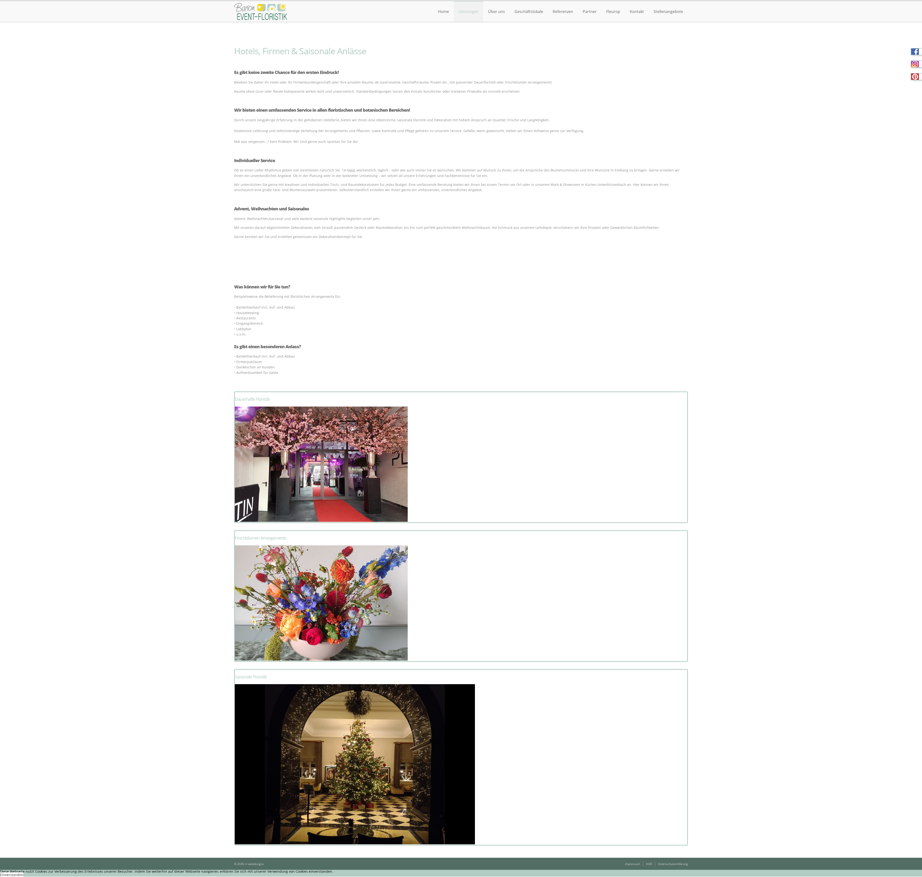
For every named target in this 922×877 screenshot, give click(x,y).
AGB (649, 864)
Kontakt (637, 11)
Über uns (496, 11)
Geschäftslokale (529, 11)
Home (443, 11)
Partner (590, 11)
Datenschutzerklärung (673, 864)
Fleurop (613, 11)
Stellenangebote (668, 11)
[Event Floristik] (288, 11)
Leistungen (469, 11)
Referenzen (563, 11)
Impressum (632, 864)
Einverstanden (11, 874)
